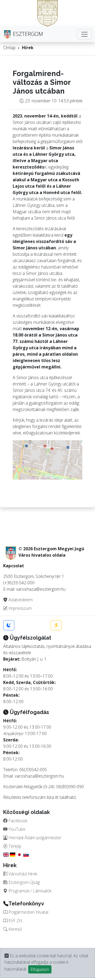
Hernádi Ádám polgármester (34, 838)
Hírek (28, 48)
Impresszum (19, 608)
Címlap (9, 48)
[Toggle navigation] (84, 34)
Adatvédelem (20, 600)
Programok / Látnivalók (29, 891)
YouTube (16, 829)
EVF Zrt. (15, 921)
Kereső (14, 929)
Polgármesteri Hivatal (27, 912)
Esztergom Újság (23, 882)
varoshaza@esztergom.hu (39, 776)
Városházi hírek (22, 874)
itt (57, 797)
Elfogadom (40, 969)
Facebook (17, 821)
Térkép (14, 846)
